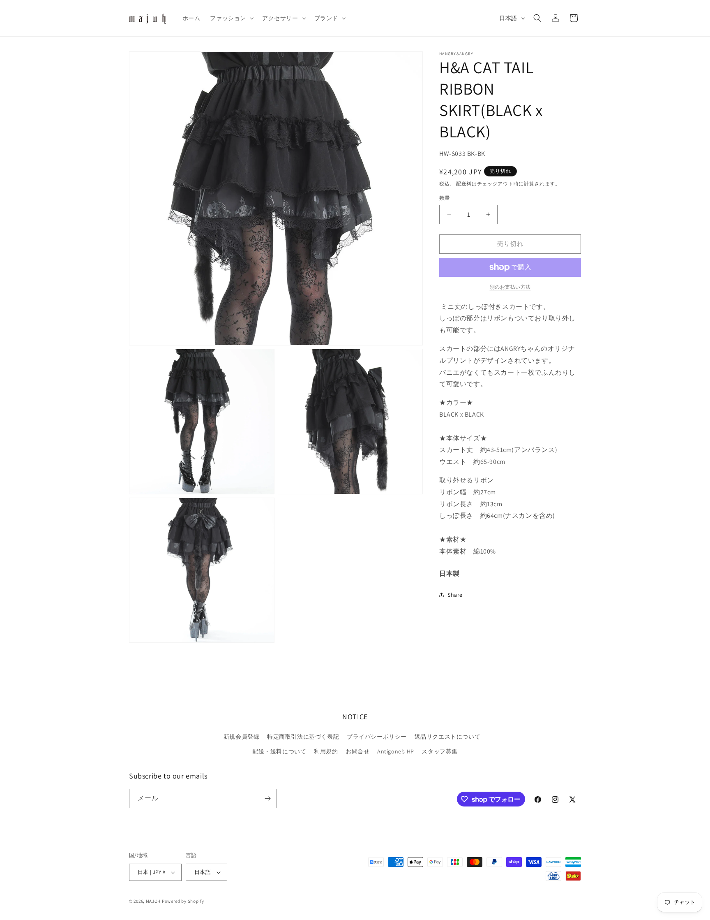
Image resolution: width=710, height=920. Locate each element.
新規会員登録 (242, 736)
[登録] (267, 798)
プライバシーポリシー (377, 736)
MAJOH (153, 901)
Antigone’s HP (395, 751)
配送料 (464, 184)
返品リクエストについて (448, 736)
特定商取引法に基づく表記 (303, 736)
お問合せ (357, 751)
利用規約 (326, 751)
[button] (231, 18)
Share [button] (455, 594)
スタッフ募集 (440, 751)
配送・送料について (279, 751)
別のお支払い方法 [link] (510, 287)
